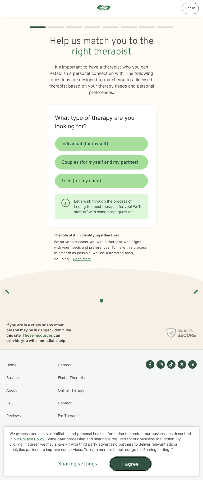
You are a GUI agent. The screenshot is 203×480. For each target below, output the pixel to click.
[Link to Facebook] (150, 364)
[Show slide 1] (101, 300)
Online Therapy (71, 390)
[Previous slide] (7, 289)
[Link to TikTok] (171, 364)
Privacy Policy (32, 439)
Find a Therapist (72, 377)
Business (13, 377)
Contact (65, 403)
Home (11, 365)
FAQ (9, 403)
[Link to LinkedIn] (192, 364)
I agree (130, 464)
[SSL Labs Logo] (181, 332)
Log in (190, 8)
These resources (37, 335)
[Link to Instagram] (160, 364)
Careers (64, 365)
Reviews (13, 415)
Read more (82, 259)
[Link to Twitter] (182, 364)
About (11, 390)
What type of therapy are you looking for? (95, 122)
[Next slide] (195, 289)
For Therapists (70, 415)
